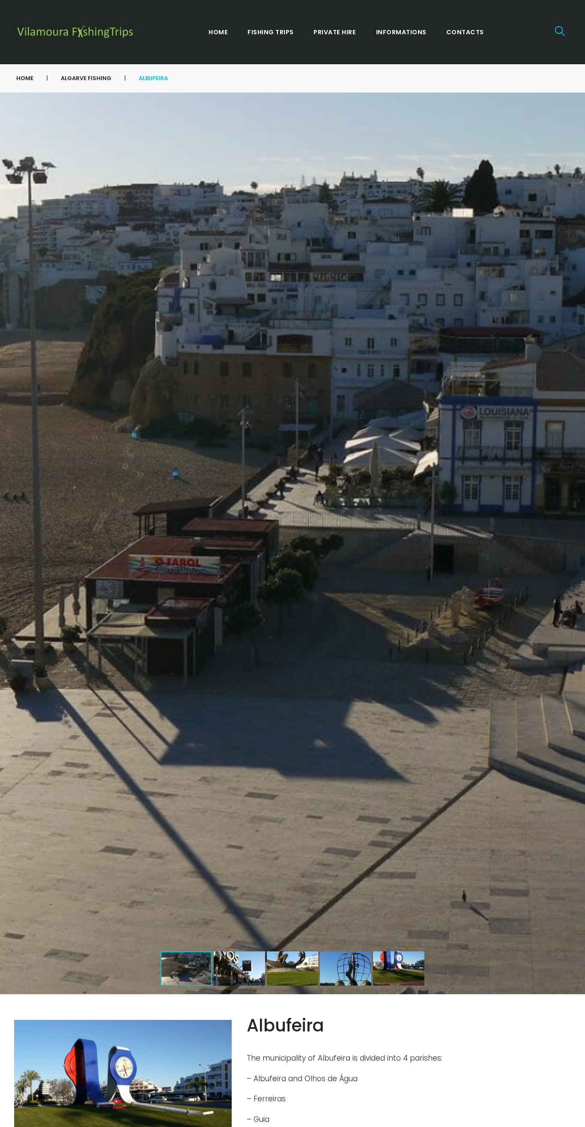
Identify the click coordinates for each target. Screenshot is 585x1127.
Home (24, 78)
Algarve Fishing (86, 78)
